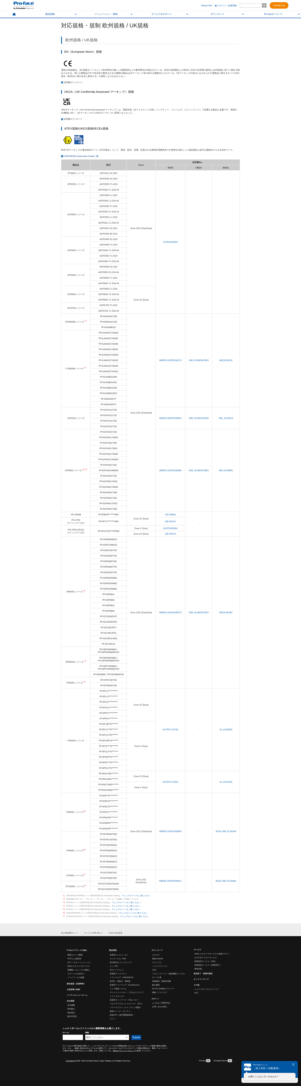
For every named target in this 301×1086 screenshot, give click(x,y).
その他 (196, 985)
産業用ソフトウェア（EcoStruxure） (125, 985)
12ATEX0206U (170, 528)
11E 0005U (170, 514)
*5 (64, 909)
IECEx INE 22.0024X (226, 831)
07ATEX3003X (170, 242)
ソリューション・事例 (106, 14)
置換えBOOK (157, 959)
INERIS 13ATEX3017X (170, 360)
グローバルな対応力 (75, 974)
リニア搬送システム (118, 989)
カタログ (156, 955)
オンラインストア (201, 979)
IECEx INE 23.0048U (226, 881)
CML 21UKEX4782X (199, 360)
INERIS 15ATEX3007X (170, 612)
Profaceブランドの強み (77, 950)
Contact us (279, 5)
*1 (64, 896)
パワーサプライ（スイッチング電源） (126, 1007)
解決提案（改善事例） (76, 984)
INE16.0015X (225, 360)
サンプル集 (156, 977)
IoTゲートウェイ (117, 970)
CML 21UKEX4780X (199, 470)
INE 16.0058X (226, 470)
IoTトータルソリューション (79, 962)
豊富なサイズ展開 (74, 955)
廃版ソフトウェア (159, 992)
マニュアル (156, 962)
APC (196, 993)
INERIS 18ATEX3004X (170, 418)
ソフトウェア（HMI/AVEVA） (122, 977)
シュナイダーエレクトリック (206, 989)
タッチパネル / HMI (118, 959)
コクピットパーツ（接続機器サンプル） (169, 974)
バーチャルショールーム (77, 995)
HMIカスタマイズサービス (78, 966)
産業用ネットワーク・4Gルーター (124, 1000)
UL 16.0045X (225, 729)
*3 (64, 902)
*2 (64, 899)
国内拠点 (71, 1009)
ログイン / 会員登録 (227, 5)
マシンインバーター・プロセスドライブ (127, 992)
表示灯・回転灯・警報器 (120, 981)
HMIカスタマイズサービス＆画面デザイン (212, 954)
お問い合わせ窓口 (159, 1007)
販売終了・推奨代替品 (203, 973)
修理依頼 (198, 969)
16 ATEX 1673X (170, 729)
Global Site (206, 5)
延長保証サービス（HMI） (205, 961)
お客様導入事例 (73, 989)
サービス (197, 949)
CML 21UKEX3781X (199, 612)
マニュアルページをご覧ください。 (137, 896)
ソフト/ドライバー (160, 966)
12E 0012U (170, 521)
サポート (155, 999)
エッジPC (114, 966)
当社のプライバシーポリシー (124, 1051)
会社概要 (71, 1005)
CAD (154, 970)
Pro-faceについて (273, 14)
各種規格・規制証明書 (161, 981)
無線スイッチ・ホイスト (120, 1011)
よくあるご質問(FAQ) (161, 1003)
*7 (64, 916)
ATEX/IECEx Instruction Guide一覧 (81, 156)
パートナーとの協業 (75, 977)
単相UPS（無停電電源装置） (122, 1015)
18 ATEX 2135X (170, 782)
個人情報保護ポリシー (69, 933)
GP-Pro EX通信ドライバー (163, 989)
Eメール (66, 1032)
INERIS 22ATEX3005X (170, 831)
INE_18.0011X (226, 418)
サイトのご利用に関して (93, 933)
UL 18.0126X (225, 782)
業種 (87, 1032)
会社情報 (70, 1001)
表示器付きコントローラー (121, 962)
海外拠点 (71, 1013)
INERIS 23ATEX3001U (170, 881)
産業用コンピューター (119, 955)
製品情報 (50, 14)
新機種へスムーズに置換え (78, 970)
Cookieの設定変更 (115, 933)
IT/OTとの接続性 (74, 959)
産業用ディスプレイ (118, 974)
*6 (64, 913)
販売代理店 (72, 1016)
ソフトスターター (117, 996)
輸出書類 (156, 985)
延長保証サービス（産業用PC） (208, 965)
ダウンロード (217, 14)
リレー (112, 1019)
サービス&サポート (161, 14)
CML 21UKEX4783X (199, 418)
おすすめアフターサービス (205, 957)
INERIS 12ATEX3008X (170, 470)
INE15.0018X (225, 612)
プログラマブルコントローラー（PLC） (127, 1004)
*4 (64, 906)
